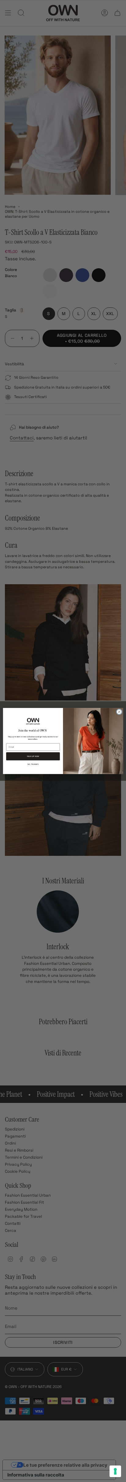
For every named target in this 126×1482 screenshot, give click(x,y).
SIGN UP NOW (33, 756)
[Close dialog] (119, 711)
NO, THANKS (33, 764)
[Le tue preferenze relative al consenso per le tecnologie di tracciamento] (115, 1471)
